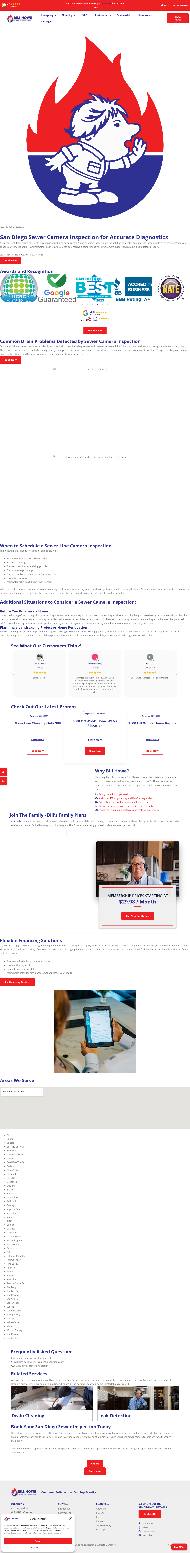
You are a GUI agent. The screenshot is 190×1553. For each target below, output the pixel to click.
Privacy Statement (38, 1547)
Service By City (103, 1525)
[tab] (95, 1358)
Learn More (37, 739)
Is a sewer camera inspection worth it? (32, 1358)
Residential (64, 1508)
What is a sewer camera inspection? (30, 1365)
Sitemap (100, 1529)
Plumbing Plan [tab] (95, 830)
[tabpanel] (39, 736)
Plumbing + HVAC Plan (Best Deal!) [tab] (38, 830)
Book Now (37, 750)
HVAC (84, 15)
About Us (101, 1508)
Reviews (100, 1512)
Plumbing (67, 15)
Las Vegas (46, 21)
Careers (100, 1521)
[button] (70, 1518)
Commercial (123, 15)
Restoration (101, 15)
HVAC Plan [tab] (152, 830)
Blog (98, 1517)
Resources (144, 15)
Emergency (47, 15)
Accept (38, 1540)
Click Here (106, 3)
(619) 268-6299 (181, 5)
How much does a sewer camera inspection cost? (38, 1361)
